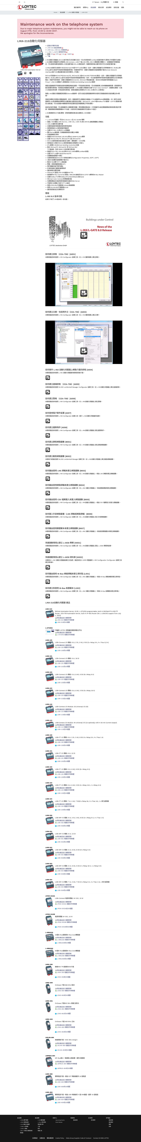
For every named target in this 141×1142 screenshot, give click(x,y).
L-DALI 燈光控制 (42, 1122)
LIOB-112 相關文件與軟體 (65, 727)
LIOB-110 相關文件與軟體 (65, 711)
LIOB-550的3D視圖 (63, 826)
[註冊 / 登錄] (114, 2)
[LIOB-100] (50, 645)
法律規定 (35, 1138)
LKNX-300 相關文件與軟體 (66, 972)
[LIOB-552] (50, 853)
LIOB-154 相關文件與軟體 (65, 806)
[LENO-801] (50, 1007)
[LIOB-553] (50, 869)
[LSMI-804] (50, 1097)
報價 (110, 1124)
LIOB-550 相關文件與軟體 (65, 823)
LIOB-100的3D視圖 (63, 650)
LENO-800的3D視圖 (64, 995)
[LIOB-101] (50, 661)
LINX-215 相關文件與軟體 (65, 620)
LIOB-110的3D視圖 (63, 715)
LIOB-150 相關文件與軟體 (65, 742)
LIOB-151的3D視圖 (63, 761)
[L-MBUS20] (50, 938)
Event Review (59, 1122)
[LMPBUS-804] (50, 1062)
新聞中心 (85, 7)
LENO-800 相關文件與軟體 (66, 991)
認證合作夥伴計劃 (53, 46)
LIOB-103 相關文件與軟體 (65, 695)
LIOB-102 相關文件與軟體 (65, 679)
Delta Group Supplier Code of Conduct (78, 1138)
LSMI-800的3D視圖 (63, 1086)
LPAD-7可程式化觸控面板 (26, 1130)
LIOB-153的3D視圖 (63, 793)
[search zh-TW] (123, 2)
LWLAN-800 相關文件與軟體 (66, 1045)
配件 (39, 1128)
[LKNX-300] (50, 971)
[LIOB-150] (50, 740)
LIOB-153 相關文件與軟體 (65, 790)
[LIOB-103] (50, 693)
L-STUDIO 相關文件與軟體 (66, 635)
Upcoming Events (60, 1120)
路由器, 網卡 (41, 1124)
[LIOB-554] (50, 885)
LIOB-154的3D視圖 (63, 810)
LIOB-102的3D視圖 (63, 682)
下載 (48, 56)
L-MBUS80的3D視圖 (64, 959)
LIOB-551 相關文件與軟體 (65, 839)
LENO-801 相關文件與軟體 (66, 1009)
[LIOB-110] (50, 709)
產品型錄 (111, 1120)
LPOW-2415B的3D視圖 (65, 927)
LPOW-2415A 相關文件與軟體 (67, 904)
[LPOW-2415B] (50, 921)
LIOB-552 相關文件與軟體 (65, 855)
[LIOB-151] (50, 756)
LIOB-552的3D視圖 (63, 858)
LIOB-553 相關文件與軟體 (65, 871)
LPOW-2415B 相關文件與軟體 (67, 922)
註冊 (110, 1126)
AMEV (70, 54)
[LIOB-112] (50, 725)
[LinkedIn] (24, 2)
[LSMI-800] (50, 1080)
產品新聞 (75, 1120)
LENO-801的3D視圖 (64, 1013)
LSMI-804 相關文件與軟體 (65, 1099)
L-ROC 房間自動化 (24, 1122)
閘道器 (21, 1132)
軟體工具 (40, 1130)
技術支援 (116, 7)
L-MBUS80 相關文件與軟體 (66, 956)
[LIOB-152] (50, 772)
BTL (57, 54)
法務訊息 (42, 1138)
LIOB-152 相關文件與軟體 (65, 774)
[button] (100, 2)
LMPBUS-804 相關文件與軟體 (67, 1064)
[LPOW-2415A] (50, 902)
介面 (39, 1126)
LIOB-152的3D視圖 (63, 777)
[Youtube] (19, 2)
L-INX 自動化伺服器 (25, 1124)
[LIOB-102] (50, 677)
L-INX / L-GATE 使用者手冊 (56, 52)
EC (52, 54)
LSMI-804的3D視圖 (63, 1102)
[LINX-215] (50, 614)
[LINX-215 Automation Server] (30, 57)
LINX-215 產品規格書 (54, 48)
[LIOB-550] (50, 821)
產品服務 (93, 7)
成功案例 (108, 7)
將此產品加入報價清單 (64, 618)
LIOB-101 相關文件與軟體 (65, 663)
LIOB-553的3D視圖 (63, 874)
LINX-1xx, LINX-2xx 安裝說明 (57, 50)
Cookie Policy (59, 1138)
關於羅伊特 (77, 7)
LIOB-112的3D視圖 (63, 729)
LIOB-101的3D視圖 (63, 666)
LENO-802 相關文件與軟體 (66, 1027)
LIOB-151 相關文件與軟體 (65, 758)
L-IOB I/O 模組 (23, 1128)
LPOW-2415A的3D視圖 (65, 908)
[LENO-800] (50, 989)
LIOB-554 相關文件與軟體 (65, 887)
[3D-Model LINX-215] (30, 73)
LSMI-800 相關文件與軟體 (65, 1082)
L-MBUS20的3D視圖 (64, 943)
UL (63, 54)
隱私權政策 (50, 1138)
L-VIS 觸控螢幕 (41, 1120)
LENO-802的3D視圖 (64, 1032)
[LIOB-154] (50, 804)
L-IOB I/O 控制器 (24, 1126)
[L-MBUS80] (50, 954)
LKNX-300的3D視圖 (63, 977)
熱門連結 (108, 1118)
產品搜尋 (111, 1122)
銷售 (122, 7)
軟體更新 (72, 1118)
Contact (96, 1138)
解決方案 (101, 7)
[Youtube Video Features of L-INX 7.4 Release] (25, 73)
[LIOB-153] (50, 788)
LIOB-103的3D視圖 (63, 698)
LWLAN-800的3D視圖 (64, 1050)
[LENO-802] (50, 1025)
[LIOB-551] (50, 837)
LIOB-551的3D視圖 (63, 842)
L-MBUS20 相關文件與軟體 (66, 940)
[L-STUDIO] (50, 631)
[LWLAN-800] (50, 1044)
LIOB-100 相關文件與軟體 (65, 647)
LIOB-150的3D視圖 (63, 745)
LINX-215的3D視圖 (63, 622)
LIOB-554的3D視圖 (63, 890)
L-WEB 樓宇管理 (24, 1120)
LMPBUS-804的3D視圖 (65, 1068)
